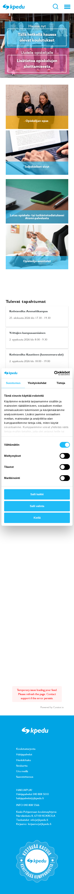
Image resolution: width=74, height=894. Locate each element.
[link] (37, 107)
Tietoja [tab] (61, 382)
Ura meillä (22, 771)
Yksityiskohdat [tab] (37, 382)
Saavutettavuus (24, 776)
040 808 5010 (41, 794)
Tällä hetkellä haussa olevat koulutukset (37, 37)
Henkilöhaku (23, 760)
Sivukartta (21, 765)
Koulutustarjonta (25, 749)
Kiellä (37, 517)
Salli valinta (37, 506)
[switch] (65, 456)
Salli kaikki (37, 494)
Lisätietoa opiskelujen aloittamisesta (37, 63)
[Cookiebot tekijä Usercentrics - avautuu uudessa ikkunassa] (54, 373)
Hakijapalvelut (24, 754)
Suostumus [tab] (13, 382)
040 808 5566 (31, 805)
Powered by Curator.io (52, 707)
